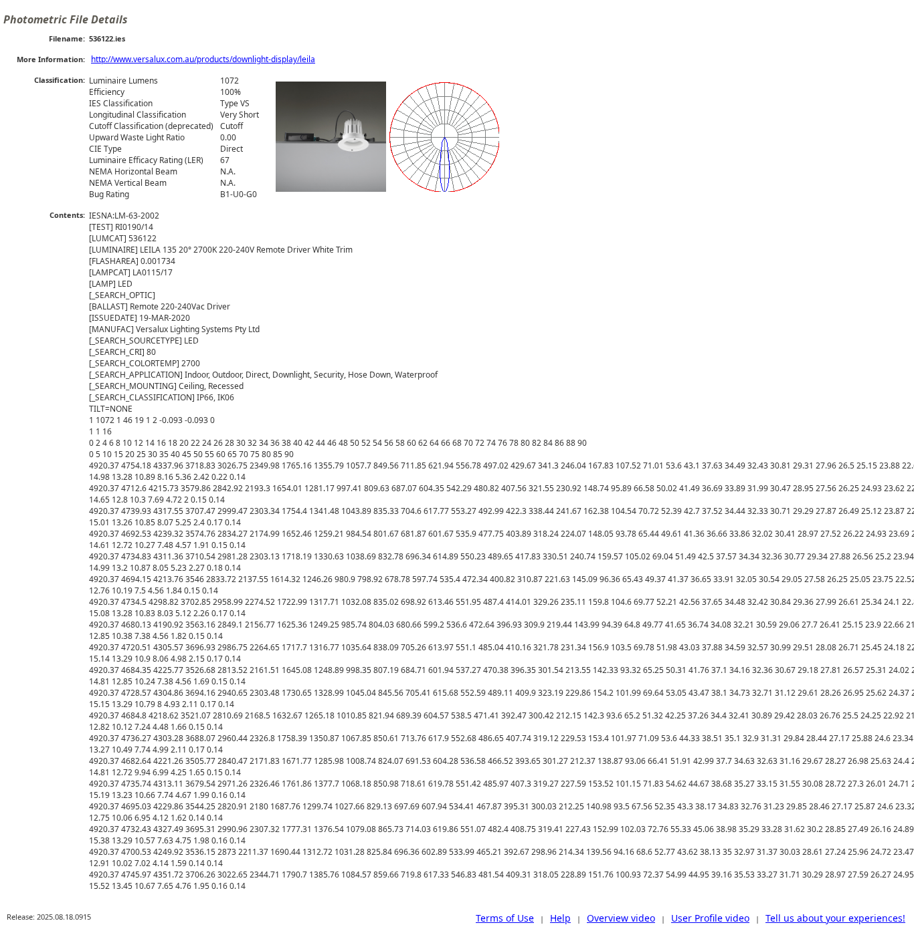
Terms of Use (505, 918)
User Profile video (710, 918)
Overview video (621, 918)
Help (560, 918)
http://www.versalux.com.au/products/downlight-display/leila (203, 59)
